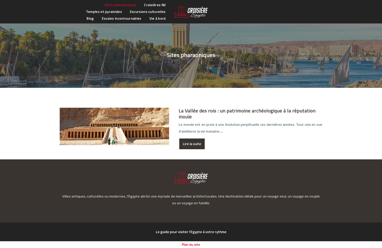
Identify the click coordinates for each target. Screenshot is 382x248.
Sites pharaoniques (120, 5)
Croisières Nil (155, 5)
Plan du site (191, 244)
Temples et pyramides (104, 11)
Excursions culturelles (148, 11)
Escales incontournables (121, 18)
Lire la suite (192, 143)
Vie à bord (157, 18)
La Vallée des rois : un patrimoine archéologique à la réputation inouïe (247, 113)
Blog (90, 18)
